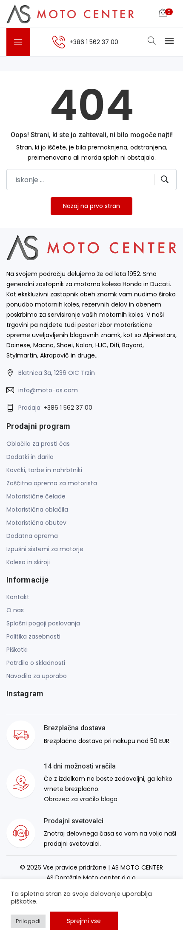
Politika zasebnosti (33, 636)
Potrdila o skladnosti (35, 663)
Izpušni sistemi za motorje (44, 549)
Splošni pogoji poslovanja (43, 623)
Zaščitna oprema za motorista (51, 483)
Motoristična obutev (36, 522)
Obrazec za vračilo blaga (80, 799)
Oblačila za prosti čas (38, 443)
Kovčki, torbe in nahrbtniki (44, 470)
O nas (15, 610)
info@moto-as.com (48, 390)
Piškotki (17, 649)
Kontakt (17, 597)
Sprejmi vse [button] (84, 921)
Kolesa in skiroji (28, 562)
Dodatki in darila (30, 457)
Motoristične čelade (36, 496)
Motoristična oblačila (37, 509)
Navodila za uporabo (36, 676)
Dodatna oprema (32, 536)
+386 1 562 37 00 (67, 407)
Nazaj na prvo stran (91, 206)
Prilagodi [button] (28, 921)
